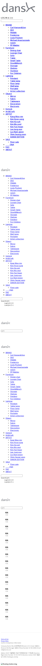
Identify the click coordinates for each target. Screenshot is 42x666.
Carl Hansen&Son (18, 27)
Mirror (13, 96)
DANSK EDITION (17, 137)
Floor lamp (15, 83)
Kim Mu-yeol (15, 124)
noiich (13, 43)
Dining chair (15, 50)
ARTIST (9, 114)
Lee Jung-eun (16, 129)
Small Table (15, 60)
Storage (14, 65)
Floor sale (14, 142)
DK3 (12, 30)
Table (12, 58)
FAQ (7, 147)
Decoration (15, 104)
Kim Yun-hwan (16, 126)
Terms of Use (4, 639)
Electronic (14, 106)
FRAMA (13, 32)
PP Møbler (14, 45)
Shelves (13, 68)
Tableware (15, 101)
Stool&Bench (16, 63)
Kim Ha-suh (15, 121)
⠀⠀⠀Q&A (10, 144)
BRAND (9, 25)
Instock (9, 109)
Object (9, 93)
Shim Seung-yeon (18, 134)
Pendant (14, 78)
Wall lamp (14, 86)
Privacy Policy (5, 641)
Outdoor (14, 71)
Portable (14, 88)
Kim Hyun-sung (17, 119)
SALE (8, 139)
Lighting (9, 76)
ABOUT (9, 149)
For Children (15, 73)
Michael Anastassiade (20, 40)
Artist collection (17, 91)
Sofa (12, 55)
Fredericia (14, 35)
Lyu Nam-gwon (17, 132)
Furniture (10, 48)
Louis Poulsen (16, 37)
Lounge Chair (16, 53)
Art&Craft (10, 111)
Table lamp (15, 81)
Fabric (13, 98)
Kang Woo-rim (16, 116)
